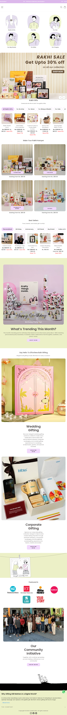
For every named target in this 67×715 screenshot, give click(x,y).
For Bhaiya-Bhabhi (44, 109)
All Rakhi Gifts (8, 109)
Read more (6, 702)
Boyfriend (51, 229)
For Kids (58, 109)
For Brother (20, 109)
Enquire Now (33, 451)
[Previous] (60, 97)
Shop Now (33, 340)
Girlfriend (40, 229)
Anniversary (29, 229)
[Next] (63, 97)
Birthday (19, 229)
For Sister (31, 109)
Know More (33, 664)
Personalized (7, 229)
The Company (7, 707)
